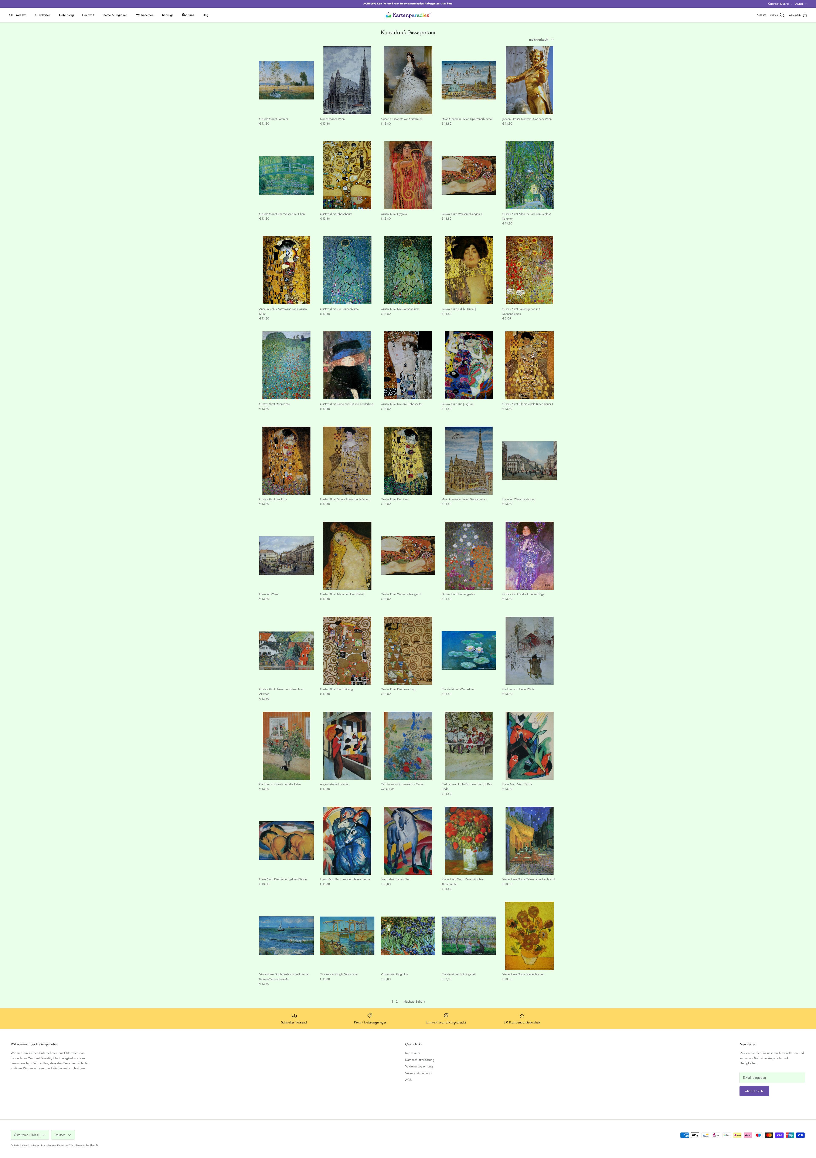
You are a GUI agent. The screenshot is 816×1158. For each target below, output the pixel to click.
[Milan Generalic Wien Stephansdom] (469, 461)
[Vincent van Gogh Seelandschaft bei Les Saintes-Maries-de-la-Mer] (286, 936)
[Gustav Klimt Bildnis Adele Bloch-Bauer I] (347, 461)
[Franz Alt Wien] (286, 556)
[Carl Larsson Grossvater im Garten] (408, 746)
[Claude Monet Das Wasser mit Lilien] (286, 175)
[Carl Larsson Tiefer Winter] (529, 651)
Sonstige (168, 15)
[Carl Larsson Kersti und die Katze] (286, 746)
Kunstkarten (43, 15)
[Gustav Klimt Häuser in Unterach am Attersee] (286, 651)
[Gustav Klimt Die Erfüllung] (347, 651)
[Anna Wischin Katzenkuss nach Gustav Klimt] (286, 270)
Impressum (412, 1053)
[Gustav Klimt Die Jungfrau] (469, 365)
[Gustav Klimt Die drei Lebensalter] (408, 365)
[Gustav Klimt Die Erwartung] (408, 651)
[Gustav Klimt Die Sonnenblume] (347, 270)
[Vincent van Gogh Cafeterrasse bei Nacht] (529, 841)
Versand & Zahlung (418, 1073)
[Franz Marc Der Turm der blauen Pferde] (347, 841)
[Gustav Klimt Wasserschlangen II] (469, 175)
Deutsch (799, 4)
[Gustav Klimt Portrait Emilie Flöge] (529, 556)
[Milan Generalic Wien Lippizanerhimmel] (469, 80)
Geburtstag (66, 15)
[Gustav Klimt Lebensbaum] (347, 175)
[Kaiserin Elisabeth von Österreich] (408, 80)
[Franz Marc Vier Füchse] (529, 746)
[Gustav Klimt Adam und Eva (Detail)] (347, 556)
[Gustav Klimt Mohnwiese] (286, 365)
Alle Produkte (17, 15)
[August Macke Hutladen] (347, 746)
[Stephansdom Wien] (347, 80)
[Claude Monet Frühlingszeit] (469, 936)
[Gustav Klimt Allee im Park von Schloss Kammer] (529, 175)
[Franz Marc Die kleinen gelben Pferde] (286, 841)
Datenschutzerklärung (419, 1059)
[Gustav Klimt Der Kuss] (286, 461)
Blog (205, 15)
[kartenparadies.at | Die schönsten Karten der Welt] (408, 15)
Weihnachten (145, 15)
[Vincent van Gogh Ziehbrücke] (347, 936)
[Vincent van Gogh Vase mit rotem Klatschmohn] (469, 841)
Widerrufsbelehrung (419, 1066)
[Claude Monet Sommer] (286, 80)
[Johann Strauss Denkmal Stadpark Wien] (529, 80)
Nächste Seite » (414, 1001)
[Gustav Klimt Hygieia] (408, 175)
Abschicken (754, 1091)
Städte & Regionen (115, 15)
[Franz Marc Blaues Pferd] (408, 841)
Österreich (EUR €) (778, 4)
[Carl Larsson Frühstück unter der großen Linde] (469, 746)
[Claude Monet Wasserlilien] (469, 651)
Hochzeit (88, 15)
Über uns (188, 15)
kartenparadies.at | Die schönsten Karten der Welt (47, 1145)
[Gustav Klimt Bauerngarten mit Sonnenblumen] (529, 270)
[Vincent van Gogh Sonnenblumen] (529, 936)
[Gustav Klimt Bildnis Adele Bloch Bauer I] (529, 365)
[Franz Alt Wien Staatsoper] (529, 461)
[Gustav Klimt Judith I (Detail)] (469, 270)
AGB (408, 1079)
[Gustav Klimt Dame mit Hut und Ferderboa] (347, 365)
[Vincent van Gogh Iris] (408, 936)
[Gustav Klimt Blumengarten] (469, 556)
